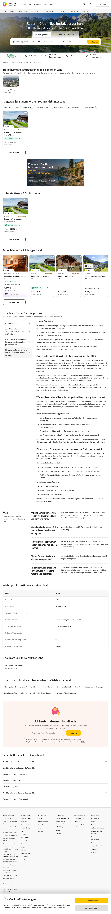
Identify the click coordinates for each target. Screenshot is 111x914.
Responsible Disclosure (98, 846)
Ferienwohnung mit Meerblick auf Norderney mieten (10, 849)
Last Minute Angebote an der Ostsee (10, 866)
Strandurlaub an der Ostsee (11, 835)
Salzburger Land (16, 62)
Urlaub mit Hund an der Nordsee (10, 828)
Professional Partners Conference (80, 826)
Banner (58, 830)
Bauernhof (39, 62)
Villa (22, 831)
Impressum (94, 843)
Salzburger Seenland (11, 668)
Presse (93, 821)
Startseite (6, 62)
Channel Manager (79, 818)
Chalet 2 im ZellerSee (66, 276)
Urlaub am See (28, 62)
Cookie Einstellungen (91, 908)
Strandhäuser (25, 860)
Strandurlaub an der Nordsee (9, 839)
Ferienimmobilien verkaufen (96, 832)
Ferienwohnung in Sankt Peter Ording (10, 890)
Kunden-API (77, 821)
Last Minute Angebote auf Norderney (10, 871)
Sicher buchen (42, 825)
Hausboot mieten (26, 818)
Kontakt (40, 831)
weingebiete (24, 856)
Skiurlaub (23, 850)
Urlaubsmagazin (43, 821)
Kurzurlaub (24, 844)
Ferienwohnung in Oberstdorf (8, 885)
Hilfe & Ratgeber (61, 827)
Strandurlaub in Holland (10, 832)
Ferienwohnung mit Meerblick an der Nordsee (10, 855)
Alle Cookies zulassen (91, 901)
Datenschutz (95, 839)
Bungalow (24, 821)
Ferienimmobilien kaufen (98, 828)
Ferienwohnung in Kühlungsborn (8, 879)
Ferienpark (24, 834)
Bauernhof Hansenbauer (13, 132)
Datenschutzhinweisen (56, 907)
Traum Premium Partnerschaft (60, 822)
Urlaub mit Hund (8, 818)
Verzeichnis (94, 849)
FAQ (39, 828)
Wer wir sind (95, 818)
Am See (23, 847)
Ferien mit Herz (95, 825)
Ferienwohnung (25, 828)
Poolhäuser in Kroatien (10, 844)
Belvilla (93, 852)
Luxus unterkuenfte (26, 853)
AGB (92, 836)
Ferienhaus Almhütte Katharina (16, 276)
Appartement (25, 837)
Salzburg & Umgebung (11, 90)
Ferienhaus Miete (26, 825)
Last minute (24, 841)
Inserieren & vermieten (62, 818)
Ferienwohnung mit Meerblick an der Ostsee (10, 860)
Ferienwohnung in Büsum (10, 875)
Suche (40, 818)
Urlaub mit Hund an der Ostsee (10, 822)
